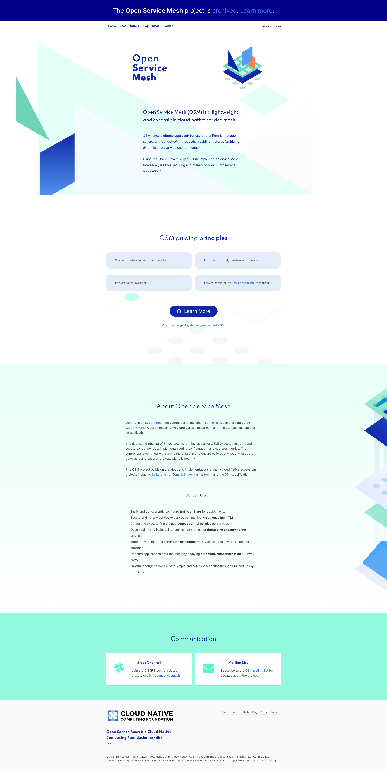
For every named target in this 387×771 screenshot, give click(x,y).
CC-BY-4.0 (194, 756)
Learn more (256, 10)
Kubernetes (153, 423)
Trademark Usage (260, 760)
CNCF (163, 159)
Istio (167, 474)
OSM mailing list (256, 670)
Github (134, 26)
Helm (207, 474)
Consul (177, 474)
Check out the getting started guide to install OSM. (193, 325)
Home (112, 26)
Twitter (168, 26)
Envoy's (212, 423)
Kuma (198, 474)
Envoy (173, 159)
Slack (155, 26)
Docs (123, 26)
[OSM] (149, 79)
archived (224, 10)
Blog (146, 26)
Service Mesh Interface (246, 282)
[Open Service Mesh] (242, 93)
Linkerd (157, 474)
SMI (135, 428)
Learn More (197, 311)
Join (135, 670)
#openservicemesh (166, 675)
